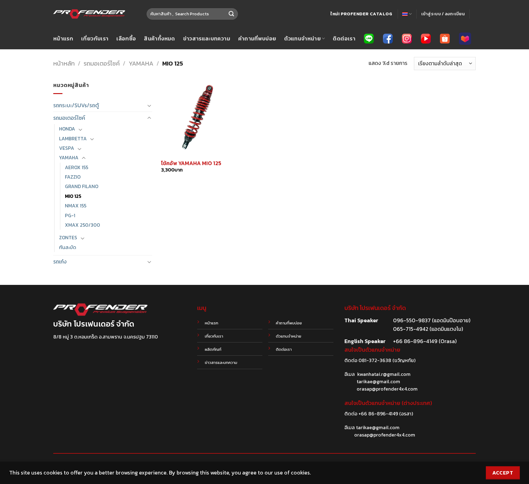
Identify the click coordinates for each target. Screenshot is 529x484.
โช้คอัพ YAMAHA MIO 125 (191, 163)
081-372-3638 (374, 360)
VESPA (66, 148)
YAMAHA (141, 63)
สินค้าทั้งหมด (159, 39)
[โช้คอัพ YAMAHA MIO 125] (198, 118)
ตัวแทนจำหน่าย (302, 39)
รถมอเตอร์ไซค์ (102, 63)
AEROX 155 (76, 167)
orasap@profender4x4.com (387, 388)
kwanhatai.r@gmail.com (384, 374)
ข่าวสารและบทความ (206, 39)
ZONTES (68, 237)
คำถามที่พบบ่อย (257, 39)
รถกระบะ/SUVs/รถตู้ (76, 105)
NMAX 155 (75, 205)
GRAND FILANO (81, 186)
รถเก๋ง (60, 262)
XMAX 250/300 (82, 225)
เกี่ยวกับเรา (94, 39)
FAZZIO (73, 176)
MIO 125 (73, 196)
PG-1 (70, 215)
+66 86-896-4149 (378, 413)
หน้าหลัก (64, 63)
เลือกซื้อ (126, 39)
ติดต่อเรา (344, 39)
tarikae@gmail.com (378, 381)
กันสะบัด (67, 247)
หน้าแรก (63, 39)
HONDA (67, 128)
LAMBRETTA (73, 138)
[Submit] (231, 14)
